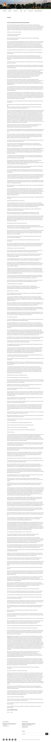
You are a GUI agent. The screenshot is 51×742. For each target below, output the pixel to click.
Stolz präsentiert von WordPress (35, 739)
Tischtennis (15, 10)
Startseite (4, 10)
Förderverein (31, 10)
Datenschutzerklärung (38, 10)
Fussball (9, 10)
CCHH (21, 10)
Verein (25, 10)
